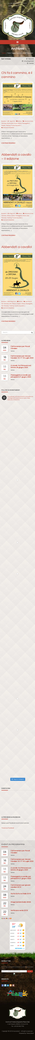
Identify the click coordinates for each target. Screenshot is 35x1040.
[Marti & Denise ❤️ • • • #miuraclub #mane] (17, 636)
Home (4, 53)
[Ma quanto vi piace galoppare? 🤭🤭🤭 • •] (17, 480)
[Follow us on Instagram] (13, 985)
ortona (13, 215)
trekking (8, 125)
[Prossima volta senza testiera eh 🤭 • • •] (17, 542)
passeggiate (18, 215)
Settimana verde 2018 (19, 910)
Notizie (31, 63)
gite (10, 303)
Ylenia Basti (30, 1033)
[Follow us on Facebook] (2, 985)
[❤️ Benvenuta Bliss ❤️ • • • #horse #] (17, 699)
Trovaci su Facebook (7, 828)
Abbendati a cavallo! (16, 247)
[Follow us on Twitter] (5, 985)
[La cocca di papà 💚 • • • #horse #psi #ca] (17, 605)
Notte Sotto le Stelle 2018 (21, 894)
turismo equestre (16, 125)
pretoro (25, 215)
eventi (15, 123)
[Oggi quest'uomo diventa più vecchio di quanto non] (17, 449)
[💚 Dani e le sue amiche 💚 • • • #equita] (17, 667)
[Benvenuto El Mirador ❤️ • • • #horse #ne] (17, 761)
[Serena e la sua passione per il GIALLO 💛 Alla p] (17, 417)
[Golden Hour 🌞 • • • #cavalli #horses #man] (17, 574)
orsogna (18, 303)
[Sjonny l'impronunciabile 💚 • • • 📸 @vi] (17, 511)
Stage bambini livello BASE (21, 902)
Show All (31, 59)
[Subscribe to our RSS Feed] (11, 985)
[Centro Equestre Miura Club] (17, 25)
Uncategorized (29, 61)
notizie (20, 123)
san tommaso (5, 306)
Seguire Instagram (19, 779)
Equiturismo (10, 123)
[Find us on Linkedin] (8, 985)
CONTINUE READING (8, 143)
